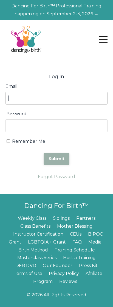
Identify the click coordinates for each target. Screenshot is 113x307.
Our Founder (57, 265)
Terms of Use (28, 273)
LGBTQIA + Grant (47, 242)
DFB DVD (25, 265)
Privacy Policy (64, 273)
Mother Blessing (75, 226)
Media (94, 242)
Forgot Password (56, 176)
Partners (85, 218)
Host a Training (79, 257)
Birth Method (33, 250)
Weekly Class (32, 218)
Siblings (61, 218)
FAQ (77, 242)
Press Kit (88, 265)
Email (11, 86)
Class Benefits (35, 226)
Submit (57, 158)
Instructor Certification (38, 234)
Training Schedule (75, 250)
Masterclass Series (36, 257)
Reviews (68, 281)
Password (16, 113)
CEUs (75, 234)
